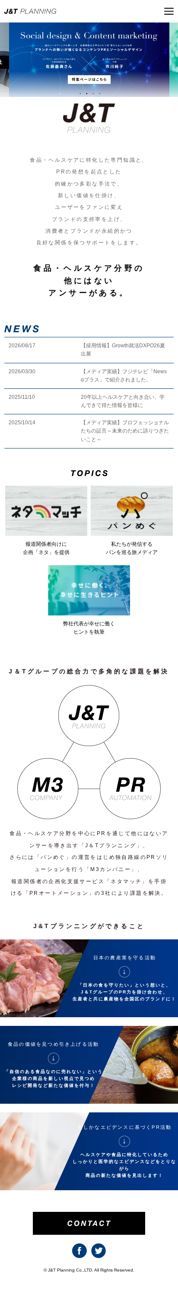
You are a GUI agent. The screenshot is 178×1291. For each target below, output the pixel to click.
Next (168, 67)
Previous (9, 67)
